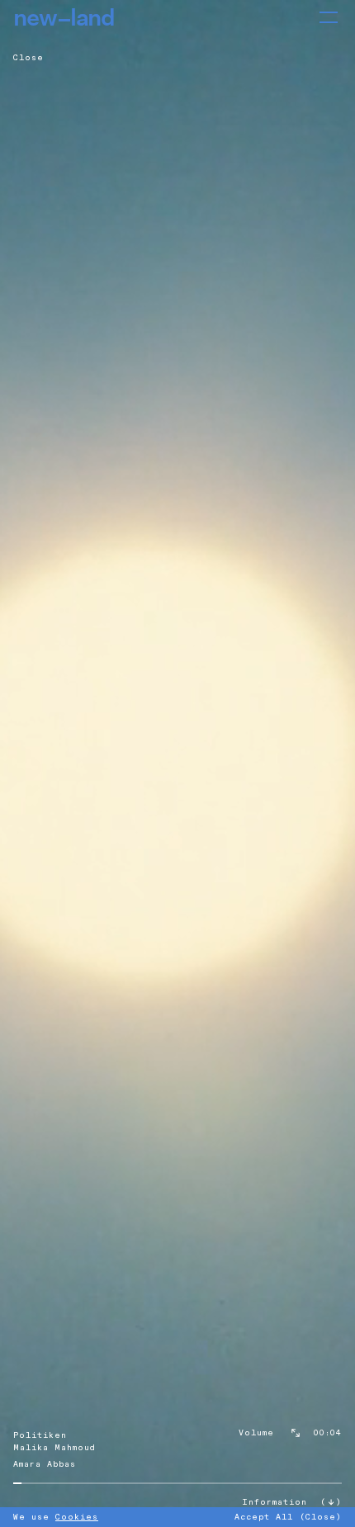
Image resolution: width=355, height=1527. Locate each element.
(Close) (321, 1517)
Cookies (76, 1517)
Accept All (263, 1517)
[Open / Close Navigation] (328, 17)
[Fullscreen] (296, 1433)
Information (275, 1502)
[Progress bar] (177, 1483)
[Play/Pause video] (177, 763)
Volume (256, 1433)
